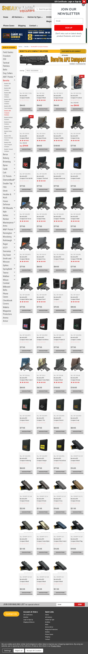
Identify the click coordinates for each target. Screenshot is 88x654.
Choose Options (26, 109)
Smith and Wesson (7, 260)
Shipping (22, 25)
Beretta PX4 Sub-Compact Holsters (8, 144)
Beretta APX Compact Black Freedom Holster (76, 299)
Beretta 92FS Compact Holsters (7, 101)
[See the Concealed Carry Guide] (44, 35)
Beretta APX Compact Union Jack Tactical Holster (26, 340)
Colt (4, 172)
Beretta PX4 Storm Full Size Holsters (8, 138)
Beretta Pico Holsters (7, 128)
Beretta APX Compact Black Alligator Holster (59, 380)
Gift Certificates (28, 615)
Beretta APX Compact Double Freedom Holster (25, 98)
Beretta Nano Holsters (7, 123)
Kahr (5, 211)
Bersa (5, 154)
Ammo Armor (5, 319)
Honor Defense (6, 203)
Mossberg (7, 236)
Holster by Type (34, 17)
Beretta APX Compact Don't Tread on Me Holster (43, 299)
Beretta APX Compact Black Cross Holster (24, 138)
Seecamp (7, 251)
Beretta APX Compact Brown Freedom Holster (59, 98)
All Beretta (65, 55)
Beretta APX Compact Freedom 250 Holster (76, 98)
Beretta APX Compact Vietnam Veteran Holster (59, 259)
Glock (5, 190)
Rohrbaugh (7, 240)
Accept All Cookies (34, 650)
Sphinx (5, 265)
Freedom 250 (7, 57)
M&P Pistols (8, 229)
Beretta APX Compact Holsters (7, 113)
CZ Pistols (7, 176)
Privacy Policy (55, 646)
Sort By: (22, 70)
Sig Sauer (7, 255)
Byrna (5, 165)
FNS (5, 187)
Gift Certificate (61, 1)
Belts (5, 69)
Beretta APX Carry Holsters (8, 107)
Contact (32, 25)
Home (5, 17)
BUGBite (47, 622)
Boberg (6, 158)
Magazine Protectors (7, 312)
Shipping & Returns (28, 622)
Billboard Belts (6, 288)
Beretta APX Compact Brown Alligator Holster (76, 380)
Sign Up (78, 1)
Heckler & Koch (7, 196)
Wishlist (25, 617)
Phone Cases (8, 25)
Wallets (6, 307)
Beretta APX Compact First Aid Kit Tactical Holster (26, 178)
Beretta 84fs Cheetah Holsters (7, 95)
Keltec (5, 215)
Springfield (7, 269)
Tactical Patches (6, 64)
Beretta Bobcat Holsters (8, 118)
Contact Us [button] (11, 614)
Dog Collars (8, 73)
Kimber (6, 219)
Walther (6, 276)
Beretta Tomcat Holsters (8, 150)
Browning (7, 161)
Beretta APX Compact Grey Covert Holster (41, 259)
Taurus (5, 272)
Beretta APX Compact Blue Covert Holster (26, 380)
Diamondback (8, 180)
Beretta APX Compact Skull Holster (75, 219)
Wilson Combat (6, 281)
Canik (5, 169)
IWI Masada (8, 208)
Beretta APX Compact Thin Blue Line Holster (59, 219)
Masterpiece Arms (8, 224)
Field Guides (8, 52)
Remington (7, 233)
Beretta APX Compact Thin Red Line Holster (42, 178)
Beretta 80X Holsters (7, 89)
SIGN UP (68, 28)
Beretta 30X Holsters (7, 84)
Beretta (6, 80)
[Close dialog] (83, 4)
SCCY (5, 247)
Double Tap (7, 183)
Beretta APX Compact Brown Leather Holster (41, 138)
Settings (7, 650)
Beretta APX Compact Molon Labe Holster (26, 299)
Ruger (5, 244)
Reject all (18, 650)
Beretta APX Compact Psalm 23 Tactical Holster (59, 340)
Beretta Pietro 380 (8, 132)
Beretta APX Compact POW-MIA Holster (76, 259)
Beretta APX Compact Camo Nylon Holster (43, 380)
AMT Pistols (8, 77)
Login (70, 1)
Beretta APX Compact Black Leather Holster (41, 98)
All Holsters (17, 17)
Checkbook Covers (7, 302)
